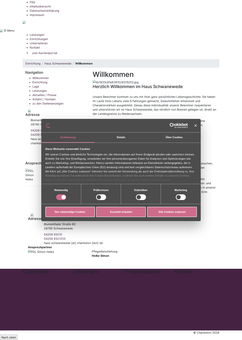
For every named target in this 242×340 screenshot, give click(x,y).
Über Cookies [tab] (174, 137)
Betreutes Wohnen (92, 290)
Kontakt (35, 47)
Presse (34, 282)
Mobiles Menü (89, 295)
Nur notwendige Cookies (70, 211)
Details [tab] (121, 137)
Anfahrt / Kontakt (44, 99)
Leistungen (37, 34)
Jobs (184, 278)
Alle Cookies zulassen (172, 211)
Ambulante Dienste (93, 286)
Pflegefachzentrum (93, 299)
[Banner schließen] (195, 125)
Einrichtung (33, 63)
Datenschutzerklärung (44, 10)
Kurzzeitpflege (140, 282)
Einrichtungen (39, 39)
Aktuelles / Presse (44, 95)
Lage (35, 86)
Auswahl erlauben (121, 211)
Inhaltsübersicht (40, 6)
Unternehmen (39, 43)
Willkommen (40, 78)
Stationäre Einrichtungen (96, 278)
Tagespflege (88, 282)
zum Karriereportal (44, 53)
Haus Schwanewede (57, 63)
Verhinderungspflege (144, 286)
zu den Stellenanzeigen (47, 103)
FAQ (32, 2)
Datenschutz (38, 295)
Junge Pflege (139, 295)
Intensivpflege (140, 307)
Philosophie (37, 278)
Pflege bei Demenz (143, 290)
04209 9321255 (55, 238)
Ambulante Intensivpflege (148, 316)
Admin (34, 299)
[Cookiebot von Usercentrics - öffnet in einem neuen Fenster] (172, 125)
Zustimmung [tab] (68, 137)
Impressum (37, 15)
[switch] (101, 197)
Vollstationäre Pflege (145, 278)
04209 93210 (40, 130)
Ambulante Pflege (142, 312)
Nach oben (8, 337)
